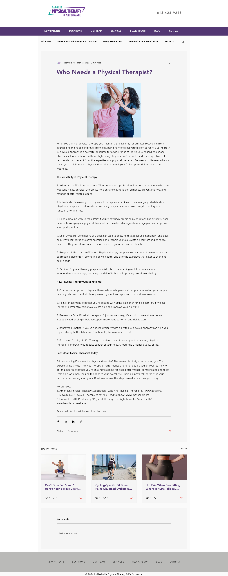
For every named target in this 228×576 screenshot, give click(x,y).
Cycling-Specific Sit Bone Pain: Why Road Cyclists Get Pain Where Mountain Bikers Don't (113, 486)
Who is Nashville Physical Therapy (76, 41)
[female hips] (164, 467)
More (168, 41)
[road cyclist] (114, 467)
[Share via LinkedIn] (73, 421)
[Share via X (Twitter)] (65, 421)
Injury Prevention (112, 41)
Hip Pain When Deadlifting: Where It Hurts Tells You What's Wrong (163, 486)
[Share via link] (80, 421)
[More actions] (169, 63)
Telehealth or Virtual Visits (143, 41)
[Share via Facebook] (58, 421)
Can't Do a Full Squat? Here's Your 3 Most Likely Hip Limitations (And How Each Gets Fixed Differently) (63, 486)
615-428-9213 (169, 13)
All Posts (46, 41)
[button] (182, 41)
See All (184, 448)
